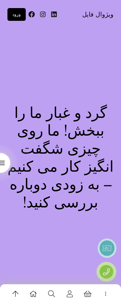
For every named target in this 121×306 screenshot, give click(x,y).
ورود (16, 14)
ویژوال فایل (98, 14)
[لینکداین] (54, 14)
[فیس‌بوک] (31, 14)
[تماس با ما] (106, 272)
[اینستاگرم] (43, 14)
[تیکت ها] (107, 248)
